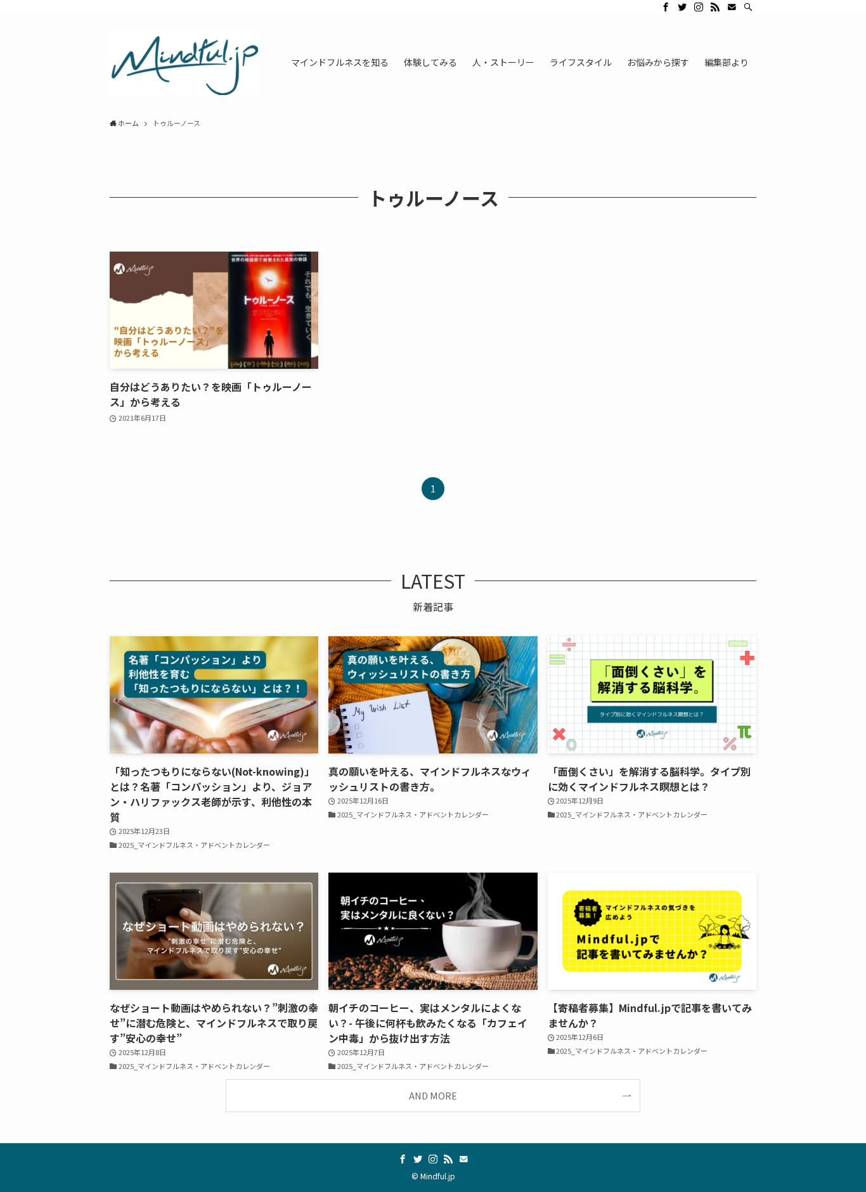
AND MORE (433, 1095)
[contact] (731, 7)
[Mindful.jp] (184, 62)
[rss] (715, 7)
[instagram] (698, 7)
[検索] (748, 7)
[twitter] (682, 7)
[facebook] (665, 7)
